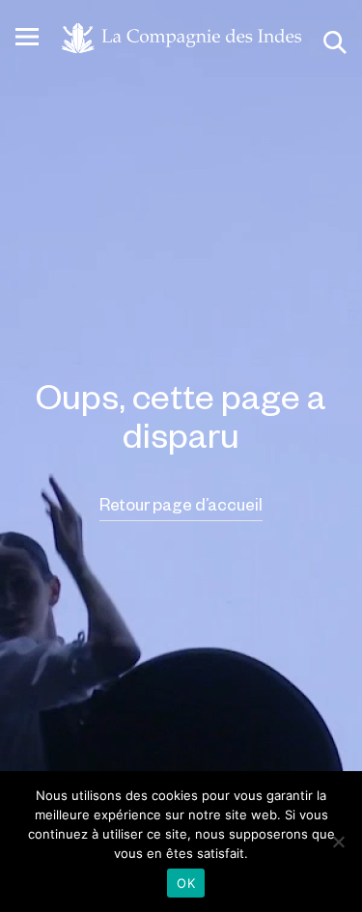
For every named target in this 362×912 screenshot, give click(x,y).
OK (186, 883)
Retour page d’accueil (181, 503)
